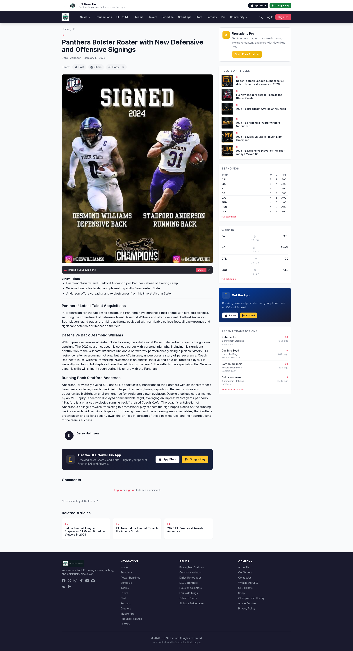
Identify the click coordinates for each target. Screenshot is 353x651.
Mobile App (128, 613)
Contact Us (245, 577)
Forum (124, 593)
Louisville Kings (188, 593)
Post (81, 67)
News (83, 17)
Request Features (131, 618)
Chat (123, 598)
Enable (201, 270)
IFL (74, 29)
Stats (199, 17)
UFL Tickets (245, 587)
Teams (139, 17)
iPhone (232, 315)
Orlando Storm (188, 598)
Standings (184, 17)
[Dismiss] (209, 270)
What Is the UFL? (248, 582)
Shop (241, 593)
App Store (260, 5)
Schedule (168, 17)
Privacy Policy (246, 608)
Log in (118, 490)
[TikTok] (81, 580)
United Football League (188, 642)
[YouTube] (87, 580)
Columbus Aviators (190, 572)
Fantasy (212, 17)
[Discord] (93, 580)
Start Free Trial (245, 54)
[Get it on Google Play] (69, 586)
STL (224, 188)
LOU (224, 184)
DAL (224, 197)
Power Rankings (130, 577)
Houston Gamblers (190, 587)
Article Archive (247, 603)
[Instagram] (75, 580)
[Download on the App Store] (63, 586)
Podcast (126, 603)
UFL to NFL (123, 17)
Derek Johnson (71, 57)
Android (250, 315)
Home (65, 29)
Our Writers (245, 572)
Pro (223, 17)
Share (98, 67)
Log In (269, 17)
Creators (126, 608)
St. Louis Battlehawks (192, 603)
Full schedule (229, 279)
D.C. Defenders (188, 582)
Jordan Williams (232, 363)
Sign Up (283, 17)
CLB (224, 211)
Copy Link (118, 67)
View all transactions (233, 389)
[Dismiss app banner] (64, 5)
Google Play (282, 5)
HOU (224, 207)
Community (237, 17)
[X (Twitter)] (69, 580)
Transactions (103, 17)
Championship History (251, 598)
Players (152, 17)
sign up (131, 490)
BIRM (224, 202)
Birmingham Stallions (191, 567)
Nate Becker (229, 337)
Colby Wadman (231, 377)
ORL (224, 179)
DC (223, 193)
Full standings (229, 216)
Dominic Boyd (230, 350)
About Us (243, 567)
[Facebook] (63, 580)
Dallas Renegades (190, 577)
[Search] (261, 17)
